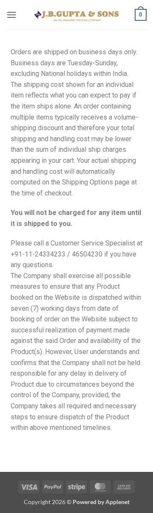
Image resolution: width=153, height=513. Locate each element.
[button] (11, 14)
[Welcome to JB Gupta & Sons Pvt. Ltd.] (76, 14)
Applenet (117, 501)
